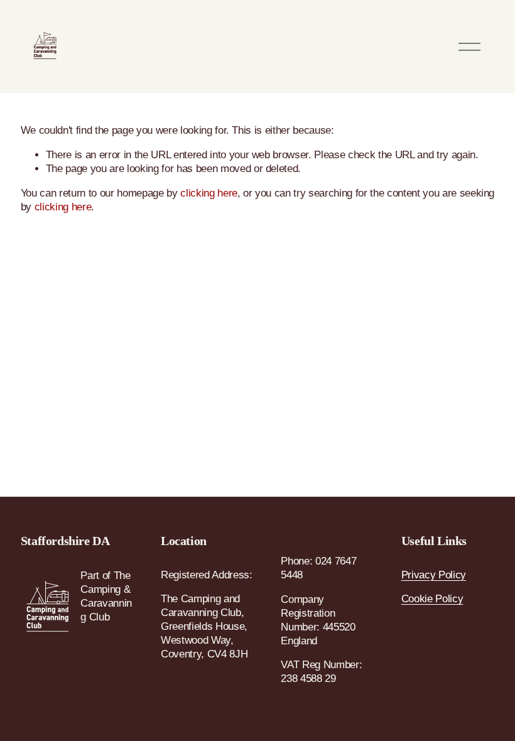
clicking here (208, 193)
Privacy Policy (433, 575)
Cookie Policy (432, 599)
